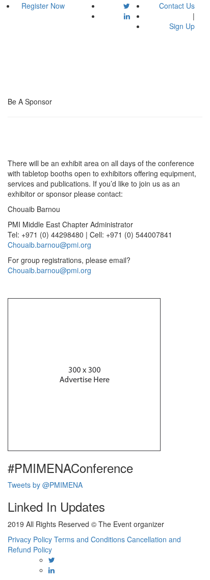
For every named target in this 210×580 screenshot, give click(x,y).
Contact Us (177, 6)
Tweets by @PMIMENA (45, 485)
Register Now (43, 6)
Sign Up (182, 26)
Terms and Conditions (89, 539)
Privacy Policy (30, 539)
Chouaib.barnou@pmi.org (49, 245)
